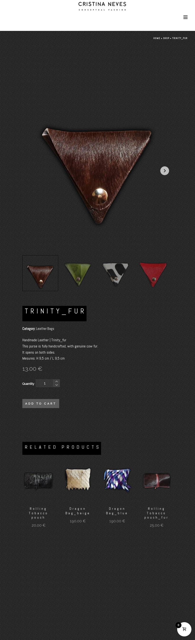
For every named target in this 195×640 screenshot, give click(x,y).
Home (156, 38)
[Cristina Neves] (97, 17)
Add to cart (40, 403)
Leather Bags (45, 328)
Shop (166, 38)
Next (164, 170)
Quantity (28, 383)
